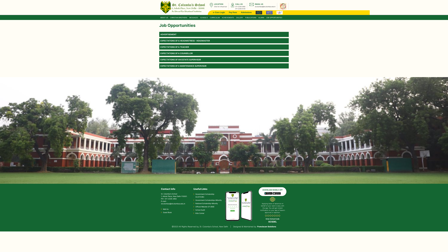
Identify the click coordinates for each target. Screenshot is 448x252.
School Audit (200, 210)
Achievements (228, 18)
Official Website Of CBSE (204, 207)
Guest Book (167, 212)
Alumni (261, 18)
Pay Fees (233, 12)
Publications (250, 18)
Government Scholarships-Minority (208, 200)
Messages (193, 18)
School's (204, 18)
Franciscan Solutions (266, 226)
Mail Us (165, 209)
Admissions (246, 12)
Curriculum (215, 18)
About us (164, 18)
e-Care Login (219, 12)
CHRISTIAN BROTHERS (178, 18)
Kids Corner (199, 213)
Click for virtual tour (220, 6)
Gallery (239, 18)
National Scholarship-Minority (206, 203)
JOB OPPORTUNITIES (274, 18)
